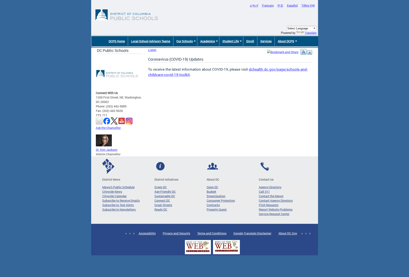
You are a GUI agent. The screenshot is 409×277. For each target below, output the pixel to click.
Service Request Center (274, 214)
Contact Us (266, 179)
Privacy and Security (176, 233)
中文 (280, 5)
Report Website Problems (275, 209)
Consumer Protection (221, 200)
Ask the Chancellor (108, 128)
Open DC (212, 187)
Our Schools (184, 41)
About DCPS (286, 41)
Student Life (230, 41)
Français (268, 5)
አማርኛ (254, 5)
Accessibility (147, 233)
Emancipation (216, 196)
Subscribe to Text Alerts (118, 205)
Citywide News (112, 192)
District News (111, 179)
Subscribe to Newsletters (119, 209)
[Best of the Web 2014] (198, 252)
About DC (213, 179)
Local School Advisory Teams (150, 41)
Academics (207, 41)
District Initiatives (166, 179)
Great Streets (163, 205)
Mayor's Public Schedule (118, 187)
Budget (211, 192)
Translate (311, 33)
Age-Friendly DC (165, 192)
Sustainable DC (164, 196)
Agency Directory (270, 187)
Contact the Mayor (271, 196)
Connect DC (162, 200)
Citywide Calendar (114, 196)
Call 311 (264, 192)
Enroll (250, 41)
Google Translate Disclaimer (252, 233)
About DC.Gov (287, 233)
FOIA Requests (268, 205)
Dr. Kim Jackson (106, 150)
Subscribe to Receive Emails (121, 200)
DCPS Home (117, 41)
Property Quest (217, 209)
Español (292, 5)
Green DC (160, 187)
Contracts (213, 205)
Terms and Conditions (211, 233)
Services (266, 41)
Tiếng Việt (308, 5)
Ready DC (160, 209)
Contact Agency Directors (276, 200)
